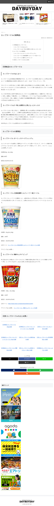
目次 (25, 42)
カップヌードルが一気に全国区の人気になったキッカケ (28, 49)
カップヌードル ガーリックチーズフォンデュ (25, 53)
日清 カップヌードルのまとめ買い (22, 59)
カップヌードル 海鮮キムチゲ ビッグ (23, 57)
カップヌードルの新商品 (19, 51)
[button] (27, 362)
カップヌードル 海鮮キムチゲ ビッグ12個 (25, 308)
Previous (1, 20)
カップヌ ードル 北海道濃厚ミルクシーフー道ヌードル (28, 55)
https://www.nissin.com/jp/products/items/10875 (20, 303)
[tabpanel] (10, 19)
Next (53, 20)
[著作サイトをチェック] (14, 370)
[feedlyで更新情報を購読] (40, 370)
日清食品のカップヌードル (20, 44)
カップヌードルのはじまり (21, 47)
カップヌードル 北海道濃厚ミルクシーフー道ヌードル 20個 (24, 245)
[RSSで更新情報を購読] (27, 373)
